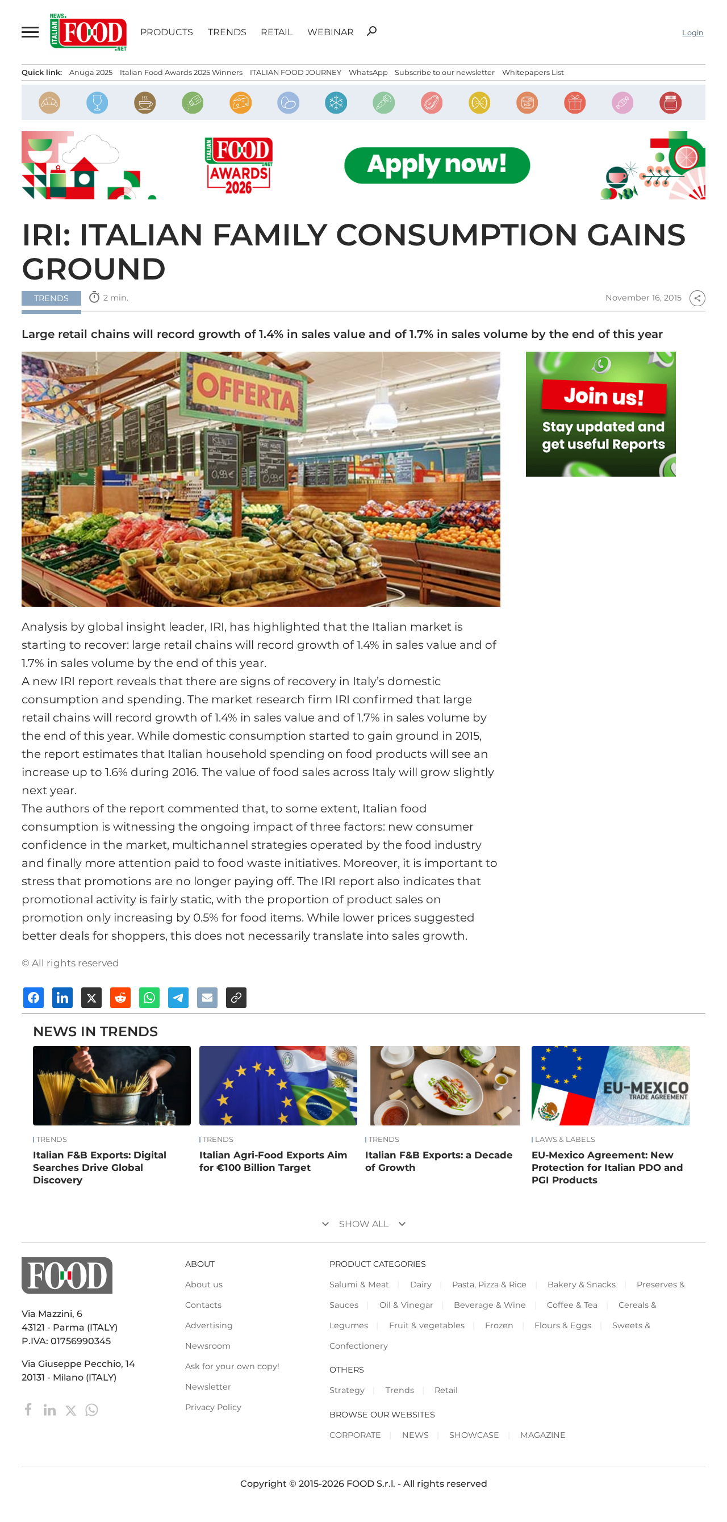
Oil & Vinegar (406, 1305)
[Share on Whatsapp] (149, 997)
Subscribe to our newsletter (445, 72)
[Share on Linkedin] (62, 997)
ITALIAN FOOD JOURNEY (295, 72)
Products (166, 32)
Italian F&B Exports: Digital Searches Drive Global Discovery (99, 1167)
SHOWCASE (474, 1435)
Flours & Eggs (562, 1325)
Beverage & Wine (490, 1305)
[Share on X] (91, 997)
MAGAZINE (543, 1435)
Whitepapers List (533, 72)
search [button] (371, 31)
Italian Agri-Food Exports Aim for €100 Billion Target (273, 1161)
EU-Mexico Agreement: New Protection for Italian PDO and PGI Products (607, 1167)
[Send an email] (207, 997)
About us (204, 1284)
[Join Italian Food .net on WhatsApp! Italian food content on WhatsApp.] (601, 414)
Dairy (421, 1284)
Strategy (347, 1390)
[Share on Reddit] (120, 997)
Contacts (203, 1305)
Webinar (330, 32)
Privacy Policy (213, 1407)
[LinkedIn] (51, 1409)
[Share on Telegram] (178, 997)
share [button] (697, 298)
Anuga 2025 (90, 72)
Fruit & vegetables (427, 1325)
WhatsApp (368, 72)
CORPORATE (355, 1435)
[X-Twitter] (72, 1409)
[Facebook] (30, 1409)
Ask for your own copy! (232, 1366)
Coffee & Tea (572, 1305)
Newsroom (208, 1346)
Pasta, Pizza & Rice (489, 1284)
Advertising (209, 1325)
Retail (277, 32)
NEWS (415, 1435)
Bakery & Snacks (582, 1284)
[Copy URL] (236, 997)
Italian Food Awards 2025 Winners (181, 72)
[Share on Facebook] (33, 997)
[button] (29, 32)
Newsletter (208, 1387)
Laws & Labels (565, 1139)
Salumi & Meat (359, 1284)
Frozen (499, 1325)
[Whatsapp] (92, 1409)
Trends (227, 32)
